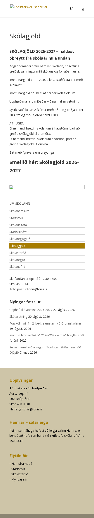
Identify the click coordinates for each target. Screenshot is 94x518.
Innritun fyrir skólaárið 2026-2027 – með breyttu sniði (47, 335)
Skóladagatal (18, 225)
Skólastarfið (17, 253)
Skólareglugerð (20, 239)
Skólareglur (17, 260)
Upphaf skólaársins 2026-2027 (30, 310)
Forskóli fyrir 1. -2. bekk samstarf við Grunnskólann (45, 323)
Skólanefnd (17, 266)
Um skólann (19, 203)
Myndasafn (19, 479)
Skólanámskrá (19, 211)
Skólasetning (18, 316)
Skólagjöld (17, 246)
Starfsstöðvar (19, 232)
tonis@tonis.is (32, 409)
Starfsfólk (16, 218)
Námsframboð (21, 463)
